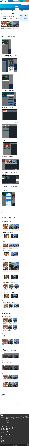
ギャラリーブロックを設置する (9, 213)
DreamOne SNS (1, 414)
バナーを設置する (3, 404)
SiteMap (1, 416)
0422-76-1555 (17, 0)
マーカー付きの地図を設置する (4, 406)
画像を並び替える (3, 395)
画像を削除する (3, 396)
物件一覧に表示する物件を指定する (14, 404)
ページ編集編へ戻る (10, 400)
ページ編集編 (14, 6)
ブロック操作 (12, 36)
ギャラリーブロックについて (24, 17)
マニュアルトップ (3, 10)
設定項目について (8, 190)
